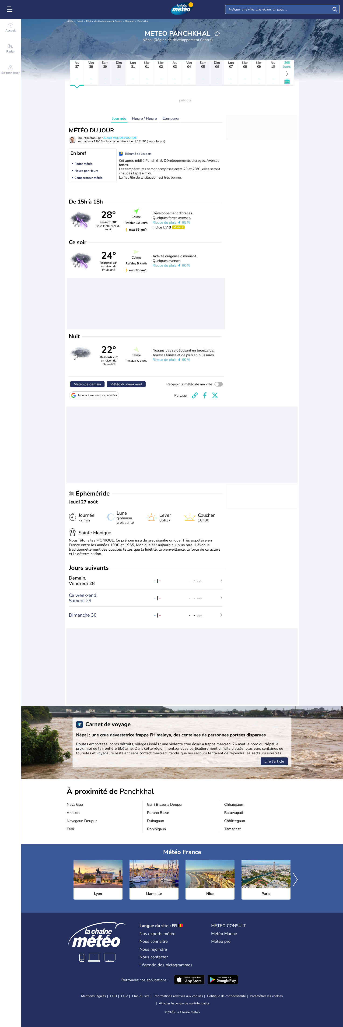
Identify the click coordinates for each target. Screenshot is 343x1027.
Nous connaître (154, 941)
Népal (80, 21)
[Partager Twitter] (215, 395)
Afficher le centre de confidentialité (184, 1003)
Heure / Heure (144, 118)
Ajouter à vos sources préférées (97, 395)
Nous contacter (154, 957)
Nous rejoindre (153, 949)
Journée (119, 118)
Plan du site (140, 996)
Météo (70, 21)
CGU (113, 996)
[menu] (10, 9)
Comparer (171, 118)
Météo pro (221, 941)
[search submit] (335, 9)
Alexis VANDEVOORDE (120, 138)
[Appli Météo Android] (223, 980)
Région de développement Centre (104, 21)
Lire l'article (274, 761)
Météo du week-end (126, 384)
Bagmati (129, 21)
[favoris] (217, 33)
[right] (295, 880)
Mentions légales (93, 996)
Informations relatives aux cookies (178, 996)
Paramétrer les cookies (266, 996)
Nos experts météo (157, 933)
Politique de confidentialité (226, 996)
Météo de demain (87, 384)
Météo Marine (224, 933)
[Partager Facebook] (205, 395)
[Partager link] (195, 395)
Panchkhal (142, 21)
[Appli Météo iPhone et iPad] (189, 980)
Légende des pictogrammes (166, 965)
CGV (124, 996)
